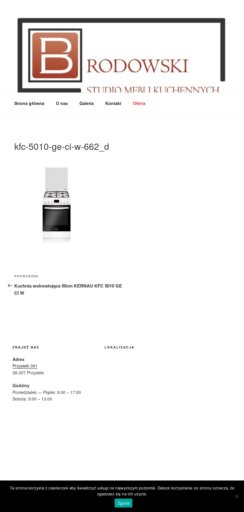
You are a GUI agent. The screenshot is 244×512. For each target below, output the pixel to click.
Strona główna (29, 103)
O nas (62, 103)
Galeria (86, 103)
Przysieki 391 (24, 366)
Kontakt (113, 103)
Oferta (139, 103)
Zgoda (123, 503)
